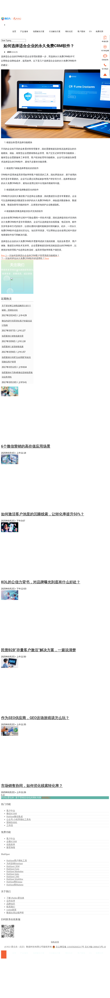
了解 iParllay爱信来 (15, 898)
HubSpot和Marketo (14, 885)
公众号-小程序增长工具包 (18, 819)
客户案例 (81, 31)
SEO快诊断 (105, 51)
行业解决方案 (54, 31)
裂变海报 (10, 847)
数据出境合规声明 (15, 913)
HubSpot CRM (12, 866)
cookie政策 (11, 910)
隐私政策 (55, 942)
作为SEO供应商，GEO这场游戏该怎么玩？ (35, 718)
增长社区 (69, 31)
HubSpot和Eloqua (14, 882)
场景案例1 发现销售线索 (12, 346)
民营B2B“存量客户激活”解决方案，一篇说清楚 (38, 650)
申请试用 (105, 41)
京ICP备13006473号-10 (95, 947)
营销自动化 (11, 822)
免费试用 (99, 31)
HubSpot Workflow (14, 879)
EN (90, 31)
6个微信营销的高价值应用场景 (25, 446)
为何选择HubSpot (14, 863)
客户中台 (10, 810)
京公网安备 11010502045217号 (70, 947)
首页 (14, 31)
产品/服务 (24, 31)
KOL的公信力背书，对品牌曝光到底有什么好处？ (40, 582)
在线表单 (10, 844)
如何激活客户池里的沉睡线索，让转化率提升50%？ (42, 514)
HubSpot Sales (12, 874)
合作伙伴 (10, 901)
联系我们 (46, 797)
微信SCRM (11, 813)
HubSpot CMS (12, 876)
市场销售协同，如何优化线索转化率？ (32, 786)
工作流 (9, 825)
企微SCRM (11, 841)
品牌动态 (10, 904)
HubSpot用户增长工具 (16, 860)
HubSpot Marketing (14, 871)
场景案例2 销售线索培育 (12, 336)
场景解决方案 (38, 31)
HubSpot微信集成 (14, 816)
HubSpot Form (12, 869)
